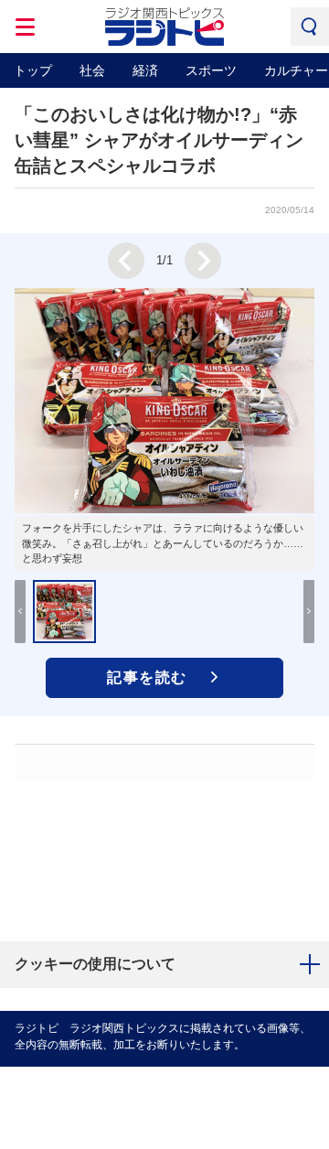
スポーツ (211, 70)
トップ (33, 70)
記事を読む (147, 677)
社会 (92, 70)
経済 (145, 70)
